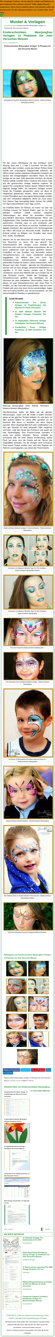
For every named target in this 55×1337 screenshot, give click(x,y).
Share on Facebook (11, 1070)
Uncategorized (13, 25)
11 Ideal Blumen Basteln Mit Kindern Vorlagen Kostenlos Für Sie (30, 314)
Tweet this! (25, 1070)
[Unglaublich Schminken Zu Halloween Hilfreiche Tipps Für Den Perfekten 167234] (16, 1012)
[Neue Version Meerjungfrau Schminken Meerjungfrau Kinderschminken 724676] (16, 976)
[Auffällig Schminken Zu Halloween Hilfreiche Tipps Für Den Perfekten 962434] (38, 994)
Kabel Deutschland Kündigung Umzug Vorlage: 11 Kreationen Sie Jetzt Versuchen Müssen (36, 1255)
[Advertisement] (27, 60)
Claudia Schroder (15, 1080)
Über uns (21, 1315)
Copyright (18, 1318)
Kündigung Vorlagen (29, 1259)
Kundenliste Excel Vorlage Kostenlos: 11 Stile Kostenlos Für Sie (30, 329)
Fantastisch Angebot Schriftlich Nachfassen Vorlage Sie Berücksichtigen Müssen (35, 1299)
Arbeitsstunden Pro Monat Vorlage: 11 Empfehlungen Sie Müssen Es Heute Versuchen (30, 305)
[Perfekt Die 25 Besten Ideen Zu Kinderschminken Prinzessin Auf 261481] (38, 1047)
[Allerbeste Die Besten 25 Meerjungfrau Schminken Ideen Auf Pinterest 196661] (38, 1029)
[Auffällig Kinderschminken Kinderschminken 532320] (16, 1047)
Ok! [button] (1, 15)
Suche (47, 1229)
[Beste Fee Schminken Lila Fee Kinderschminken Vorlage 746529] (16, 1029)
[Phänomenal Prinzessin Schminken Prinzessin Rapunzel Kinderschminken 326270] (27, 1064)
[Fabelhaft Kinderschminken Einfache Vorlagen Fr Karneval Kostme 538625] (16, 994)
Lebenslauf (26, 1272)
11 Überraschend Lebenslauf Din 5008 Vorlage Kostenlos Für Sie (37, 1268)
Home (6, 25)
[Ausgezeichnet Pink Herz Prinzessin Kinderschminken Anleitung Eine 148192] (38, 1012)
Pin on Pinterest (38, 1070)
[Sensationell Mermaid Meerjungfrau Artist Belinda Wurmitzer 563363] (38, 976)
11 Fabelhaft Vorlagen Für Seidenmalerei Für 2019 (33, 1239)
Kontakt (44, 1318)
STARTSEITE (11, 1315)
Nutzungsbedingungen (31, 1318)
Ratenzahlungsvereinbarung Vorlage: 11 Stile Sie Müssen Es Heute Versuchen (37, 1284)
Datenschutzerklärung (34, 1315)
